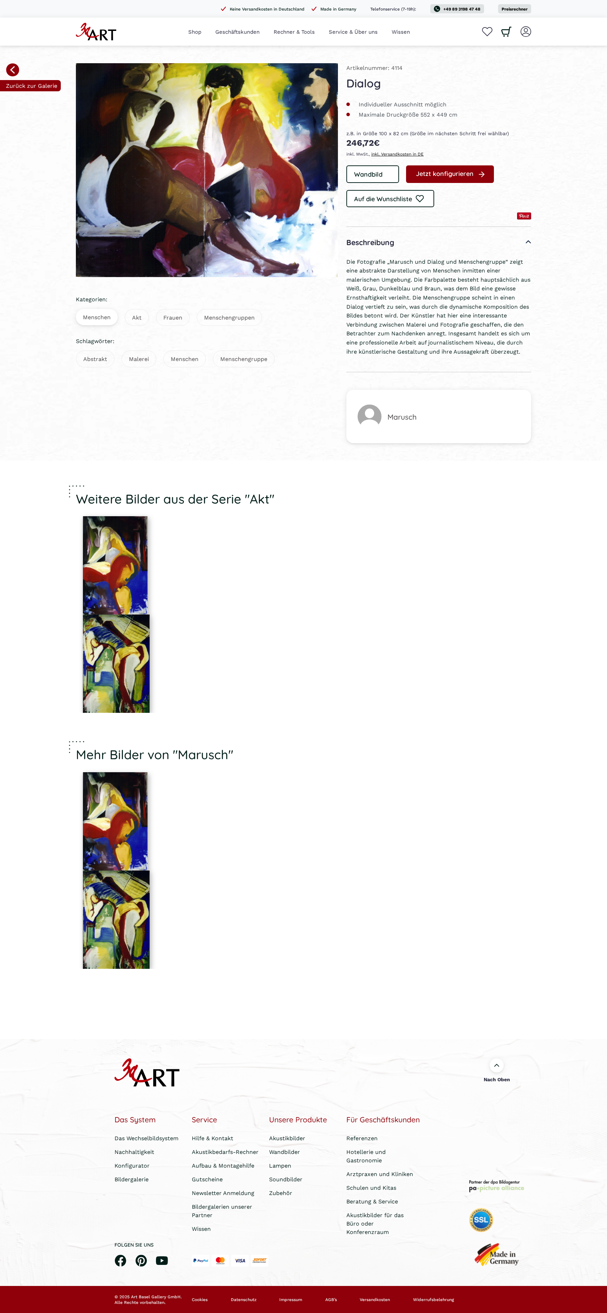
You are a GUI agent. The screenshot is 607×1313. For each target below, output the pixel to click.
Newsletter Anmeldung (223, 1193)
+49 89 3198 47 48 (462, 9)
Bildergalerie (132, 1179)
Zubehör (280, 1193)
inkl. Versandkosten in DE (397, 154)
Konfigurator (132, 1165)
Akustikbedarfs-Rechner (225, 1152)
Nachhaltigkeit (134, 1152)
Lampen (280, 1165)
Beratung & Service (372, 1201)
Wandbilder (284, 1152)
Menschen (97, 317)
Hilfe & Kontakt (212, 1138)
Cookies (200, 1299)
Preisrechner (515, 9)
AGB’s (331, 1299)
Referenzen (362, 1138)
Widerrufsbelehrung (433, 1299)
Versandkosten (375, 1299)
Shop (194, 31)
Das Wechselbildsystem (146, 1138)
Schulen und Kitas (371, 1187)
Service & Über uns (353, 31)
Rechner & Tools (294, 31)
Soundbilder (285, 1179)
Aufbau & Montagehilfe (223, 1165)
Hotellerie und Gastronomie (366, 1156)
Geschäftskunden (237, 31)
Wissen (401, 31)
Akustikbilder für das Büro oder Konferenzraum (375, 1223)
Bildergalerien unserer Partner (222, 1210)
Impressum (290, 1299)
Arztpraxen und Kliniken (379, 1174)
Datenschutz (243, 1299)
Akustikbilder (287, 1138)
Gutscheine (207, 1179)
